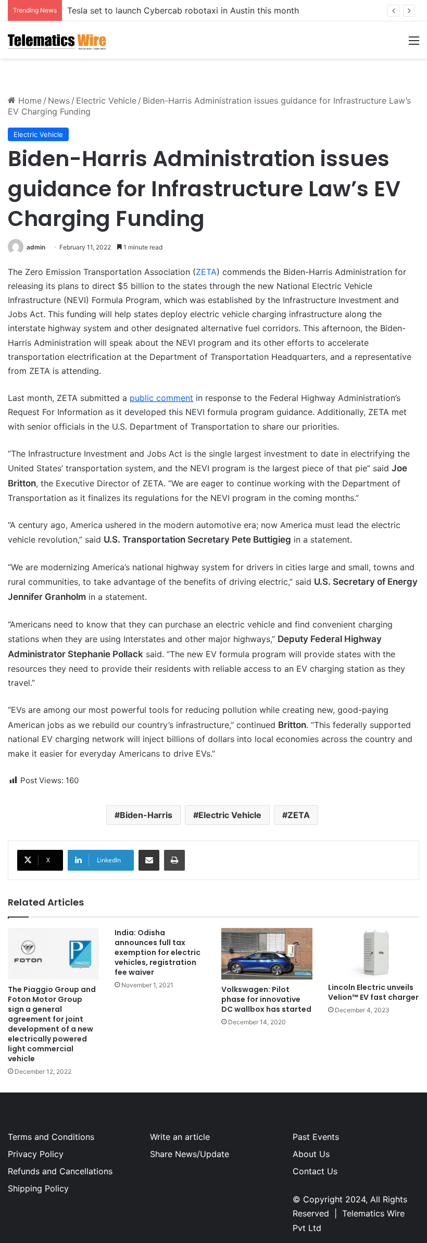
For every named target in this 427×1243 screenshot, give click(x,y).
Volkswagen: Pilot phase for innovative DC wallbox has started (266, 999)
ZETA (206, 272)
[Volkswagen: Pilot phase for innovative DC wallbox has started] (266, 954)
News (59, 100)
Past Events (316, 1137)
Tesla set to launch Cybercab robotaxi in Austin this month (183, 10)
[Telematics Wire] (57, 40)
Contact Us (315, 1171)
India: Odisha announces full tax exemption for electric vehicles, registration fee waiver (157, 952)
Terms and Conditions (51, 1137)
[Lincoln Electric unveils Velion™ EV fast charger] (373, 952)
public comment (161, 398)
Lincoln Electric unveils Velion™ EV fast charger (373, 992)
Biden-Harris (146, 815)
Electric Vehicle (106, 100)
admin (36, 247)
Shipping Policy (38, 1188)
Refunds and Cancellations (60, 1171)
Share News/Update (189, 1154)
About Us (311, 1154)
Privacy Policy (36, 1154)
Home (29, 100)
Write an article (180, 1137)
